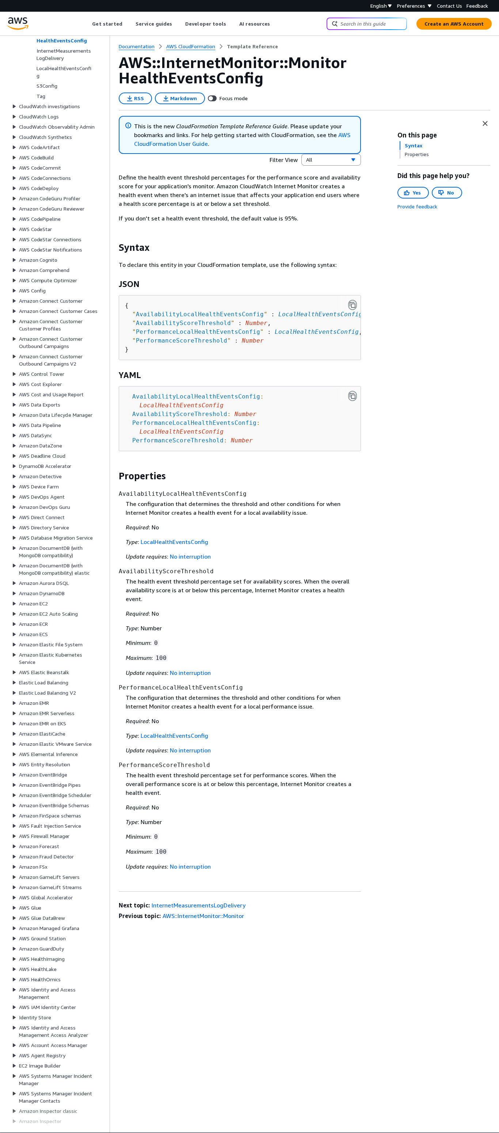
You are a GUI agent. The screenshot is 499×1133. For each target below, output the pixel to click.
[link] (252, 46)
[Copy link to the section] (112, 247)
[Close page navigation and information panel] (485, 123)
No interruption (190, 556)
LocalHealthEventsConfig (320, 314)
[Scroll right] (275, 24)
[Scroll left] (86, 24)
